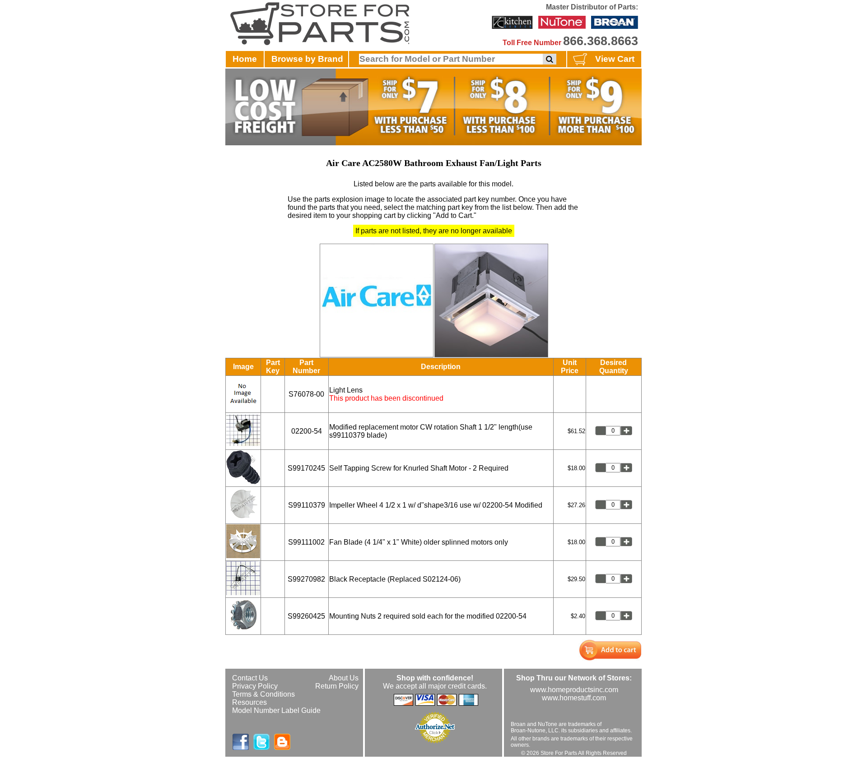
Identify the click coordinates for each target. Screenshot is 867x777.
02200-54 (306, 431)
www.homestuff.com (574, 698)
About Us (344, 678)
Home (245, 59)
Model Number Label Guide (276, 710)
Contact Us (250, 678)
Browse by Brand (307, 59)
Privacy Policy (255, 686)
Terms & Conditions (263, 694)
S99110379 (306, 505)
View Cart (614, 59)
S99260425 (306, 616)
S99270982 (306, 579)
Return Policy (337, 686)
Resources (249, 702)
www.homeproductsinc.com (574, 690)
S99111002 (306, 542)
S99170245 (306, 468)
